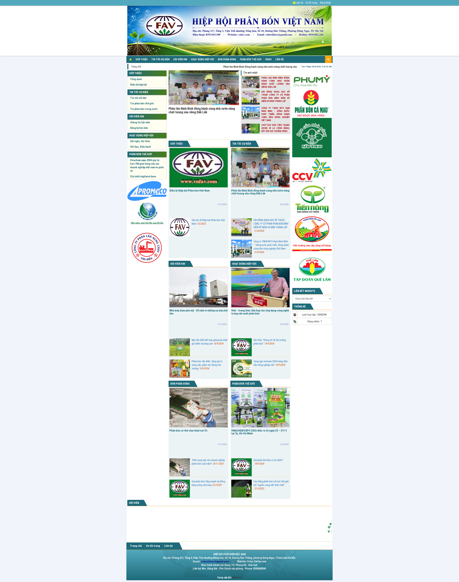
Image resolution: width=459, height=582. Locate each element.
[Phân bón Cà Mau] (312, 103)
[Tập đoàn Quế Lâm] (312, 269)
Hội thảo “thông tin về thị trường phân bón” (270, 342)
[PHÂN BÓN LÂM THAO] (312, 137)
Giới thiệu (142, 59)
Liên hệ (299, 2)
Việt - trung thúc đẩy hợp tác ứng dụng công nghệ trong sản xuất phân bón (260, 312)
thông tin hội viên (140, 122)
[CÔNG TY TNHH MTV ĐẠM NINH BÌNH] (307, 524)
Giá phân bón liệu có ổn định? (268, 462)
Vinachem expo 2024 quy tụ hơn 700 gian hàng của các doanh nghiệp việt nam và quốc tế (147, 165)
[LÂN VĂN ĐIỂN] (147, 246)
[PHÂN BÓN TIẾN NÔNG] (312, 198)
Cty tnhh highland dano (143, 176)
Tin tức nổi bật (138, 97)
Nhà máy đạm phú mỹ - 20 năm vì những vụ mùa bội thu (198, 312)
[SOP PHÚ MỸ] (147, 213)
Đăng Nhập (325, 2)
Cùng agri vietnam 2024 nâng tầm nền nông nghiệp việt (271, 363)
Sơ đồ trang (311, 2)
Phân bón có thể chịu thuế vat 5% (188, 430)
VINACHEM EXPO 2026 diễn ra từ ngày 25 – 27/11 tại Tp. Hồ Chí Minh (259, 432)
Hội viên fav (180, 59)
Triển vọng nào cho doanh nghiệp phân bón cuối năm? (208, 462)
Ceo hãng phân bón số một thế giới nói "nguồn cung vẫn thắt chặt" (271, 485)
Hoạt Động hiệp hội (202, 59)
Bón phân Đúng (227, 59)
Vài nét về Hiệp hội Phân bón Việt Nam (208, 222)
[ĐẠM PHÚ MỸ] (312, 80)
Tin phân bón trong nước (144, 109)
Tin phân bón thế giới (142, 103)
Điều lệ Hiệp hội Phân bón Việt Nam (189, 190)
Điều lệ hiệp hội (138, 84)
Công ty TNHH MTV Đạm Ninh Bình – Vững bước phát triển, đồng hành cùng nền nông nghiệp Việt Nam (271, 247)
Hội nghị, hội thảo (140, 141)
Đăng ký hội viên (139, 128)
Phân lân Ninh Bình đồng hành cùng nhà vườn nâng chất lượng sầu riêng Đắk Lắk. (256, 66)
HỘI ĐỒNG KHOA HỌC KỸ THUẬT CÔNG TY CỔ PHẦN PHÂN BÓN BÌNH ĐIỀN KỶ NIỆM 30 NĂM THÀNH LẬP (271, 225)
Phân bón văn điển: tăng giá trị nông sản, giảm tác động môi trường (207, 365)
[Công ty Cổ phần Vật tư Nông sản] (147, 190)
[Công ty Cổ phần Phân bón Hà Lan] (312, 233)
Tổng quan (136, 79)
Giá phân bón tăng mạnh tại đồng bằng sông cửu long (208, 483)
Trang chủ (136, 66)
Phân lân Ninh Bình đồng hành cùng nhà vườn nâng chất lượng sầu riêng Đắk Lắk (202, 110)
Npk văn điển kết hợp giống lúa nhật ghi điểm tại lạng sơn (210, 342)
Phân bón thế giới (250, 59)
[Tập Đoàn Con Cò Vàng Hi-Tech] (312, 169)
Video (268, 59)
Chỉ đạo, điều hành (140, 146)
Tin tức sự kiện (160, 59)
